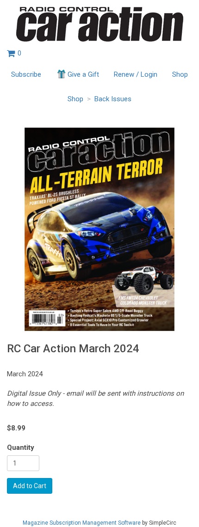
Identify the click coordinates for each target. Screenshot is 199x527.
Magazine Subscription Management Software (82, 523)
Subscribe (26, 74)
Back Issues (112, 99)
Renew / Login (135, 74)
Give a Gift (83, 74)
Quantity (20, 447)
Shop (180, 74)
